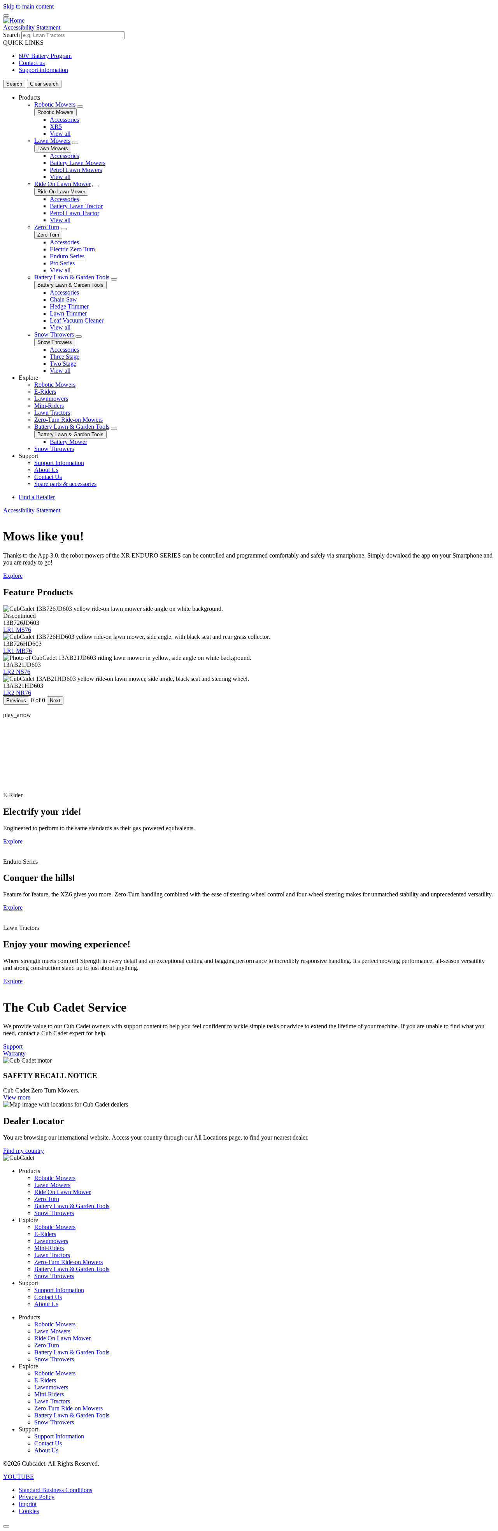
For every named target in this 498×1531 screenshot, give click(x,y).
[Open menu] (6, 15)
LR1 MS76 (17, 629)
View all (60, 133)
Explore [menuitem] (28, 377)
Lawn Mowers (52, 140)
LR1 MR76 (17, 650)
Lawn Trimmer (68, 313)
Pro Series (62, 263)
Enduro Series (67, 256)
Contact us (32, 63)
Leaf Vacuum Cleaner (76, 320)
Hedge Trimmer (69, 306)
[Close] (6, 1526)
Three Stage (64, 356)
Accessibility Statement (31, 27)
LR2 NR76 (17, 692)
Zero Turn (46, 227)
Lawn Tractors (52, 412)
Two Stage (63, 363)
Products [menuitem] (29, 97)
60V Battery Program (45, 56)
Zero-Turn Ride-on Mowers (68, 419)
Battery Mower (68, 441)
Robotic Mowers (54, 104)
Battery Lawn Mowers (77, 163)
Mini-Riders (49, 405)
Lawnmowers (51, 398)
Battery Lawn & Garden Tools (71, 277)
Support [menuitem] (28, 455)
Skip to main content (28, 6)
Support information (43, 70)
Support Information (59, 462)
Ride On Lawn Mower (62, 184)
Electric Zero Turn (72, 249)
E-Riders (45, 391)
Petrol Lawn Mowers (76, 170)
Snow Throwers (54, 334)
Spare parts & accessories (65, 484)
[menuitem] (257, 234)
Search (11, 35)
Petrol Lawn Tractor (74, 213)
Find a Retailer (37, 497)
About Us (46, 469)
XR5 (56, 126)
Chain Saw (63, 299)
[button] (18, 1476)
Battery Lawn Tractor (76, 206)
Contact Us (48, 477)
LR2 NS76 (16, 671)
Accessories (64, 119)
